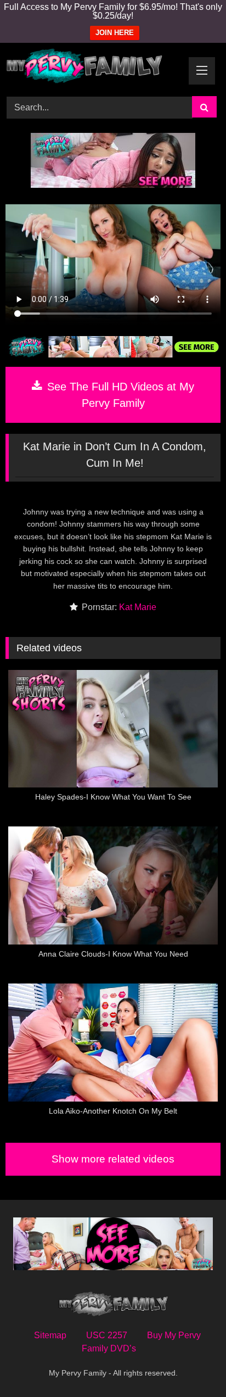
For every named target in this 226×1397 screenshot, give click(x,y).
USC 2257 (106, 1335)
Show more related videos (113, 1159)
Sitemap (50, 1335)
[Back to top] (192, 1364)
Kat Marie (137, 607)
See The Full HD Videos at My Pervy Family (119, 395)
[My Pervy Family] (92, 67)
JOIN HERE (114, 33)
